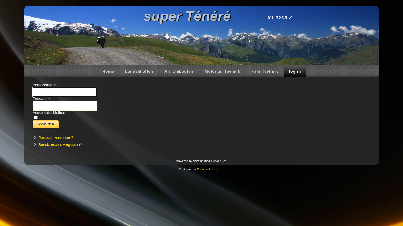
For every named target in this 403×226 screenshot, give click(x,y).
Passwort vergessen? (56, 138)
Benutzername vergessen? (60, 145)
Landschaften (139, 71)
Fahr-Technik (264, 71)
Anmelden (45, 124)
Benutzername (46, 85)
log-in (295, 71)
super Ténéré (187, 16)
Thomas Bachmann (210, 169)
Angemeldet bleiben (49, 113)
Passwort (41, 99)
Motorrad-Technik (222, 71)
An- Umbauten (178, 71)
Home (108, 71)
